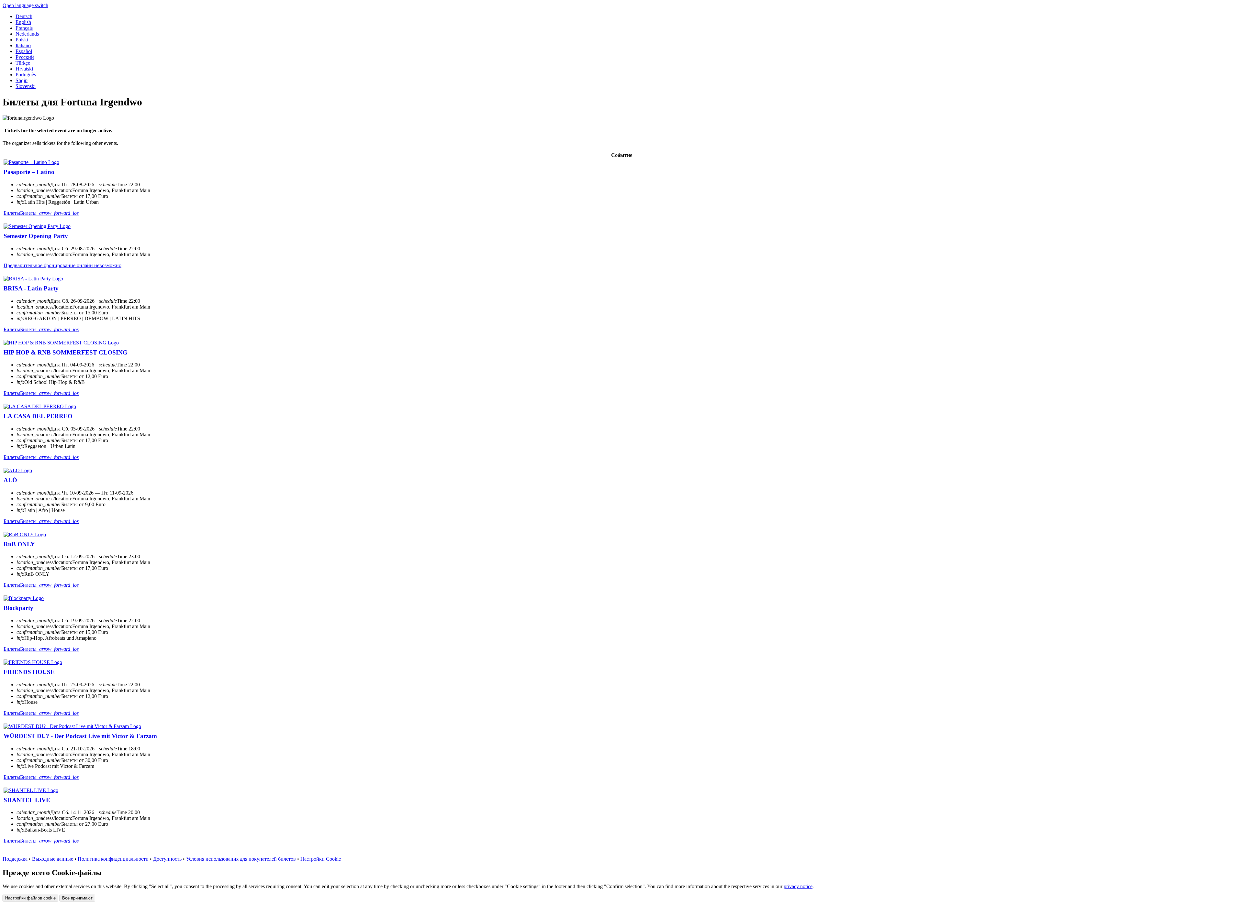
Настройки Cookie (320, 859)
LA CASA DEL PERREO (38, 416)
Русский (25, 57)
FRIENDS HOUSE (29, 672)
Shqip (22, 80)
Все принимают (77, 898)
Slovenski (26, 86)
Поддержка (15, 859)
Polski (22, 39)
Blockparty (18, 607)
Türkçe (23, 63)
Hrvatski (24, 68)
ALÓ (10, 480)
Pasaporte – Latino (29, 172)
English (23, 22)
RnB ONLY (19, 544)
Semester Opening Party (36, 236)
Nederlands (27, 34)
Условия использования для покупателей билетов (241, 859)
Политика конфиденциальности (113, 859)
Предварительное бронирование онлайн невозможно (62, 265)
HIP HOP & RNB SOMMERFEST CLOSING (66, 352)
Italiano (23, 45)
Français (24, 28)
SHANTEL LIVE (27, 800)
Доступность (167, 859)
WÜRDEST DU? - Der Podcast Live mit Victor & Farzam (80, 736)
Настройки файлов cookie (30, 898)
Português (26, 74)
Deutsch (24, 16)
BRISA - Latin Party (31, 288)
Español (24, 51)
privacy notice (798, 886)
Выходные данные (52, 859)
